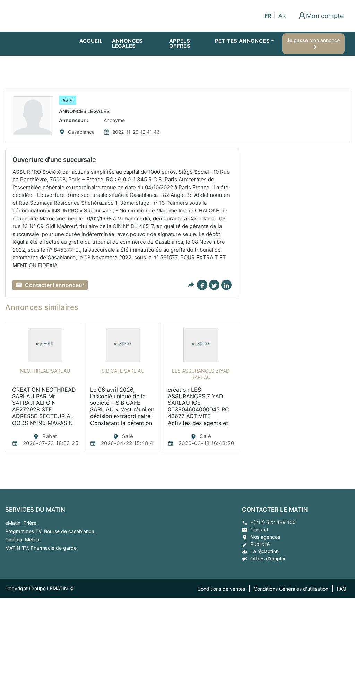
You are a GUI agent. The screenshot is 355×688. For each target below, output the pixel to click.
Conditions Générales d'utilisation (291, 589)
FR (268, 15)
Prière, (30, 523)
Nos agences (265, 537)
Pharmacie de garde (54, 548)
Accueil (91, 40)
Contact (259, 529)
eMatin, (14, 523)
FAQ (341, 589)
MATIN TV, (18, 548)
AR (282, 15)
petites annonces (242, 40)
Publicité (260, 544)
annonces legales (127, 43)
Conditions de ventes (221, 589)
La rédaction (264, 551)
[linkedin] (226, 285)
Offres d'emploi (267, 558)
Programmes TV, (24, 531)
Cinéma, (15, 539)
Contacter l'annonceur (54, 284)
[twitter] (214, 285)
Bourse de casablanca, (70, 531)
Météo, (33, 539)
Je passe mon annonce (313, 40)
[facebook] (202, 285)
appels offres (179, 43)
